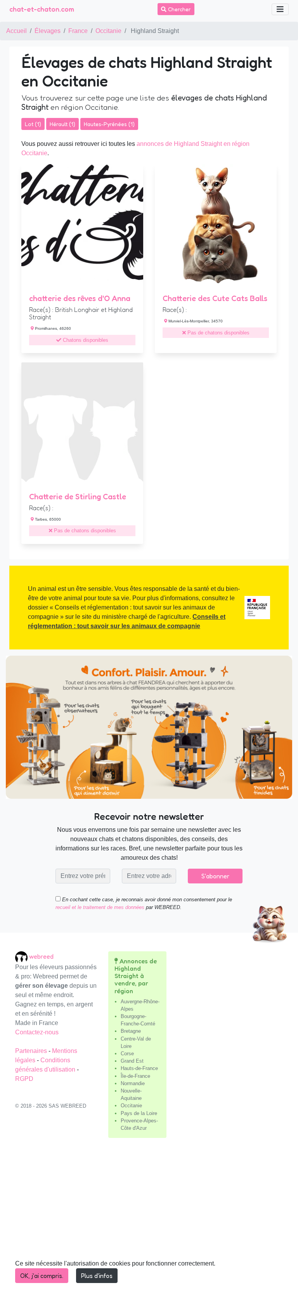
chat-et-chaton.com (41, 9)
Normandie (133, 1083)
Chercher (178, 9)
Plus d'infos (97, 1276)
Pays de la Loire (139, 1113)
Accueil (16, 31)
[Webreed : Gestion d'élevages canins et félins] (22, 956)
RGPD (24, 1078)
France (78, 31)
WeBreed (41, 956)
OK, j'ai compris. (41, 1276)
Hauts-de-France (139, 1068)
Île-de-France (135, 1076)
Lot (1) (33, 124)
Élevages (48, 31)
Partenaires (32, 1051)
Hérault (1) (62, 124)
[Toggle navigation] (280, 9)
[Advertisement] (149, 1217)
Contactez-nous (37, 1032)
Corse (127, 1053)
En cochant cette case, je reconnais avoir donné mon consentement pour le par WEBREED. (143, 903)
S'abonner (215, 876)
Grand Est (132, 1061)
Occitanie (108, 31)
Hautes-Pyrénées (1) (109, 124)
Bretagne (131, 1031)
